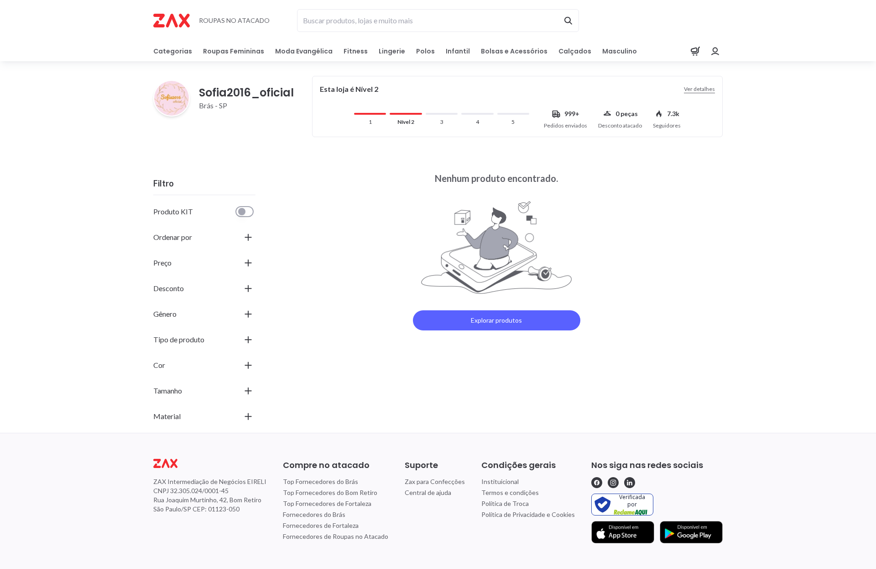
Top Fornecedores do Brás (320, 481)
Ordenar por (172, 237)
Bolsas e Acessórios (514, 51)
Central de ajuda (428, 492)
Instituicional (500, 481)
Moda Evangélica (304, 51)
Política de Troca (505, 503)
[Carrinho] (695, 51)
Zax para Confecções (435, 481)
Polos (425, 51)
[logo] (209, 463)
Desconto (168, 288)
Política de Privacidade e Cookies (528, 514)
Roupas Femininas (233, 51)
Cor (159, 365)
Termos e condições (510, 492)
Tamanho (167, 390)
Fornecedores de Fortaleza (321, 525)
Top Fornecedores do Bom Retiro (330, 492)
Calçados (574, 51)
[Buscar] (568, 20)
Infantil (458, 51)
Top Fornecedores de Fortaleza (327, 503)
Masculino (619, 51)
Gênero (165, 313)
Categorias (172, 51)
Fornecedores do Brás (314, 514)
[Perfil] (715, 51)
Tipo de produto (178, 339)
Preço (162, 262)
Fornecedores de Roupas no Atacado (335, 536)
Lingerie (392, 51)
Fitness (356, 51)
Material (167, 416)
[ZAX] (171, 20)
